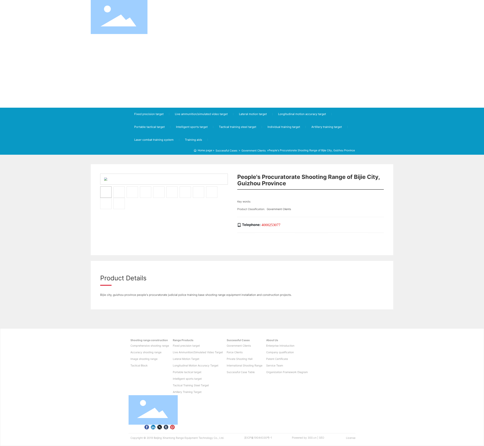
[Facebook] (146, 427)
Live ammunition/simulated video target (201, 114)
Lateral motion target (253, 114)
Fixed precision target (149, 114)
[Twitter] (159, 427)
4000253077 (270, 225)
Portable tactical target (149, 127)
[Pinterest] (172, 427)
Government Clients (253, 150)
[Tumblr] (166, 427)
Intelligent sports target (192, 127)
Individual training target (284, 127)
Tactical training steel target (237, 127)
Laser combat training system (154, 139)
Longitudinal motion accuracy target (302, 114)
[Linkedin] (153, 427)
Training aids (193, 139)
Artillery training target (326, 127)
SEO (321, 437)
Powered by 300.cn (304, 437)
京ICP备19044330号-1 (258, 437)
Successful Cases (226, 150)
